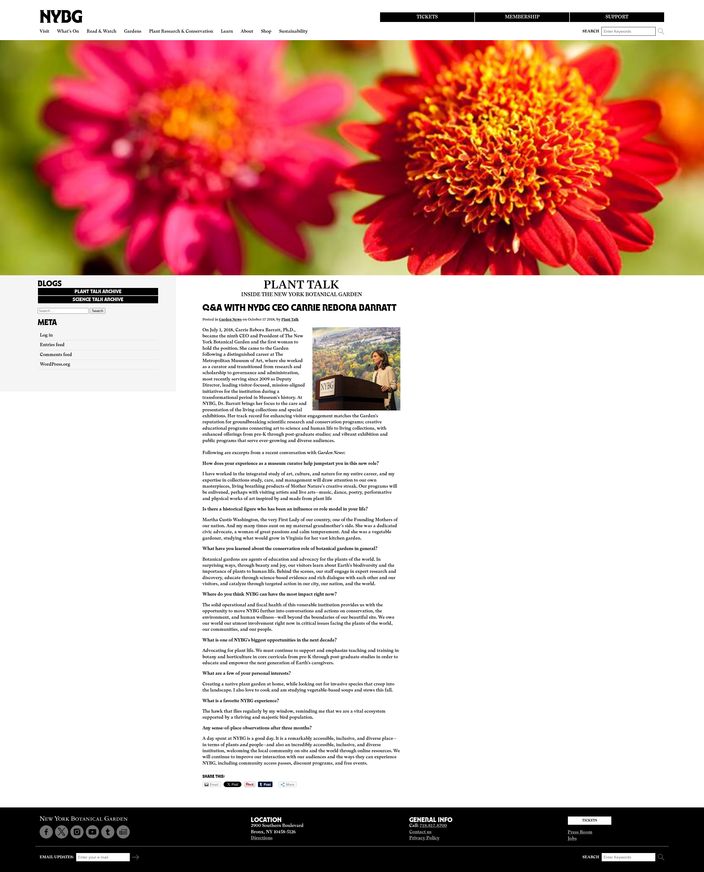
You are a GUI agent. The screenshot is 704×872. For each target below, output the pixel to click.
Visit (44, 31)
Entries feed (52, 345)
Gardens (132, 31)
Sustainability (293, 31)
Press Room (580, 832)
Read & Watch (101, 31)
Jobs (572, 839)
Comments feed (56, 355)
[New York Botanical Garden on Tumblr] (107, 831)
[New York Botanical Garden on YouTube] (92, 831)
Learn (227, 31)
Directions (262, 838)
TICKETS (427, 17)
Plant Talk (301, 285)
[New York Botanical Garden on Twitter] (61, 831)
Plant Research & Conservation (181, 31)
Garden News (230, 319)
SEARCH (590, 31)
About (247, 31)
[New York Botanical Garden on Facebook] (46, 831)
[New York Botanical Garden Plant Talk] (123, 831)
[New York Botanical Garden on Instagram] (77, 831)
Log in (46, 335)
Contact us (420, 832)
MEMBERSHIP (522, 17)
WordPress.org (55, 364)
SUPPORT (617, 17)
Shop (266, 31)
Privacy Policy (424, 838)
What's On (68, 31)
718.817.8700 (433, 826)
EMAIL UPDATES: (57, 857)
